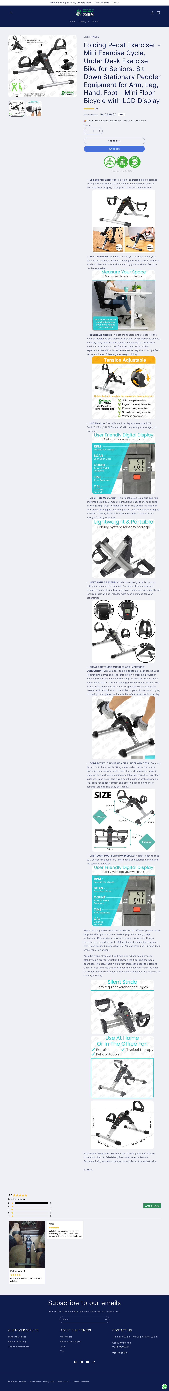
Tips (62, 1351)
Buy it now (114, 148)
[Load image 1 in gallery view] (17, 108)
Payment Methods (17, 1337)
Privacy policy (48, 1382)
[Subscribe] (106, 1319)
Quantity (87, 125)
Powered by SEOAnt (122, 171)
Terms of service (64, 1382)
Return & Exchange (17, 1341)
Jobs (62, 1346)
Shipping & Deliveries (18, 1346)
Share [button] (90, 1169)
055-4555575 (120, 1353)
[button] (11, 13)
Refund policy (35, 1382)
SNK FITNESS (20, 1382)
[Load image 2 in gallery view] (34, 108)
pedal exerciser (136, 670)
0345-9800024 (120, 1346)
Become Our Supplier (70, 1341)
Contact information (81, 1382)
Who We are (66, 1337)
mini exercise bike (133, 179)
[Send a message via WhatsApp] (164, 1387)
